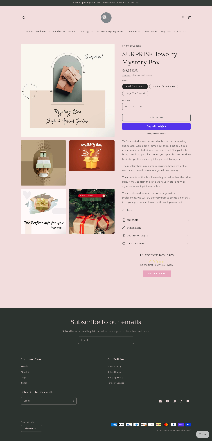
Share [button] (129, 210)
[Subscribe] (130, 340)
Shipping (126, 75)
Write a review (156, 273)
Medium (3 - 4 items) (164, 86)
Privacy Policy (114, 366)
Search (24, 366)
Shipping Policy (115, 377)
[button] (24, 17)
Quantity (126, 100)
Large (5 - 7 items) (135, 93)
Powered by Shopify (183, 430)
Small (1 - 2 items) (135, 86)
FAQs (23, 377)
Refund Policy (114, 372)
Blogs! (24, 383)
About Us (25, 372)
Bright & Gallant (169, 430)
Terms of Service (116, 383)
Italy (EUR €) (30, 428)
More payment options (157, 134)
